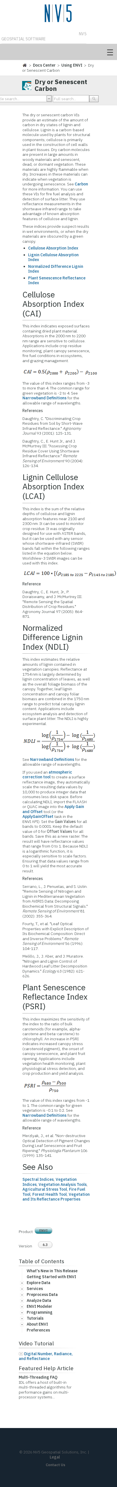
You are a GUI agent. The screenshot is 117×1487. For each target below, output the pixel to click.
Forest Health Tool (49, 1194)
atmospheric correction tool (47, 775)
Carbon (81, 184)
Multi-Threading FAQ (38, 1377)
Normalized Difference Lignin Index (55, 269)
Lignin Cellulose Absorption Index (53, 257)
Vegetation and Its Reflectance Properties (56, 1197)
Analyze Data (39, 1300)
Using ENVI (71, 65)
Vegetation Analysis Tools (63, 1184)
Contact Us (55, 1464)
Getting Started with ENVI (51, 1276)
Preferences (38, 1330)
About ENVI (37, 1324)
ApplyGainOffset (37, 816)
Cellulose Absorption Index (53, 248)
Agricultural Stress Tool (44, 1189)
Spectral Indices (38, 1179)
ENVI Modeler (39, 1306)
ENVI (43, 1230)
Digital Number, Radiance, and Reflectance (46, 1356)
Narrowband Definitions (44, 397)
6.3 (45, 1245)
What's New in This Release (52, 1270)
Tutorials (35, 1318)
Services (35, 1288)
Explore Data (38, 1282)
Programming (40, 1312)
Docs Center (44, 65)
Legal (55, 1457)
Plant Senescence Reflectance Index (56, 280)
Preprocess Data (42, 1294)
